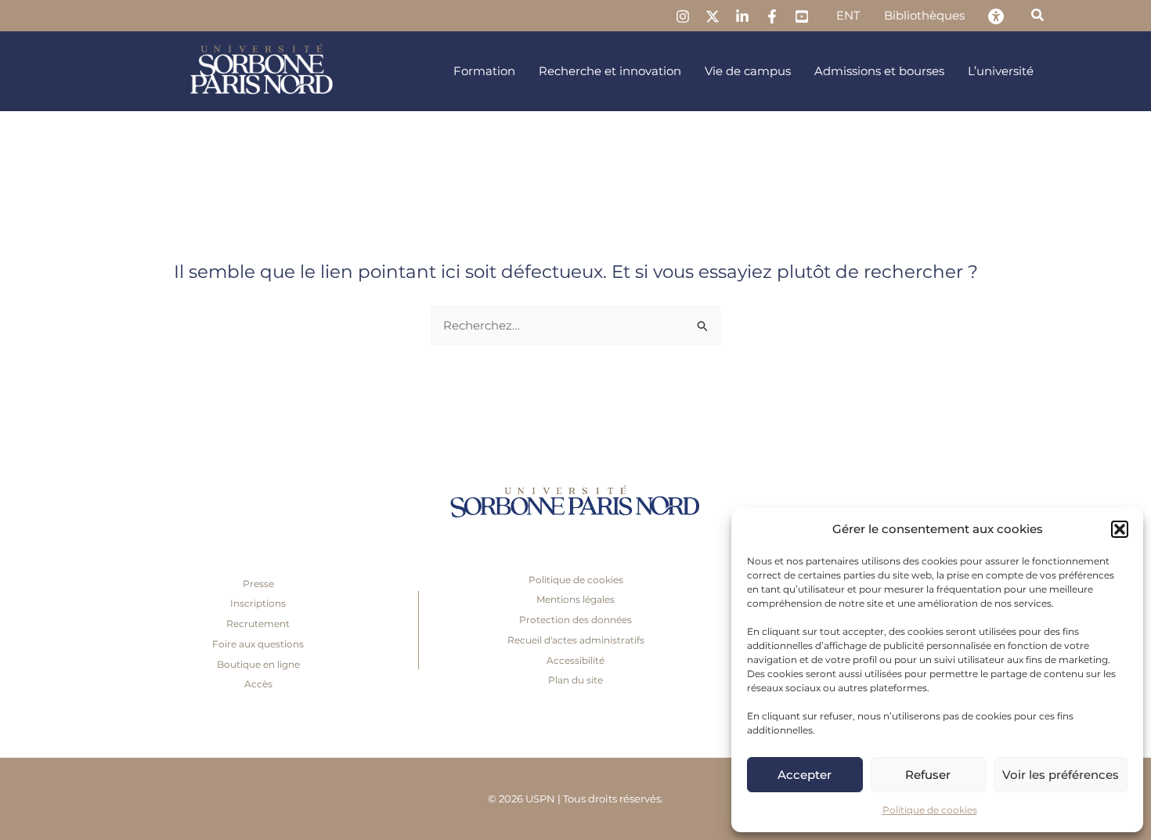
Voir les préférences (1060, 774)
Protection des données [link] (575, 619)
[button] (1120, 529)
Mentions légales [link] (575, 599)
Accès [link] (258, 684)
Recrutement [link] (258, 623)
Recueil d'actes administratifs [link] (575, 640)
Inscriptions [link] (258, 603)
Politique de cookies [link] (929, 810)
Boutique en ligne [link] (258, 664)
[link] (683, 16)
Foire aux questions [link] (258, 644)
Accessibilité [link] (575, 660)
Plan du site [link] (575, 680)
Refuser (928, 774)
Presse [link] (258, 583)
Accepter (805, 774)
